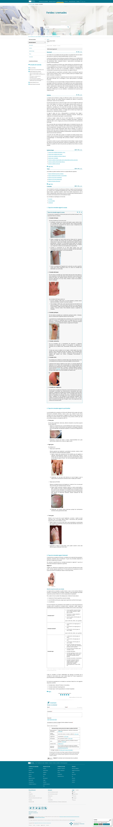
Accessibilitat (50, 799)
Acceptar (95, 824)
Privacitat (30, 825)
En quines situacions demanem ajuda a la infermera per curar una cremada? (36, 80)
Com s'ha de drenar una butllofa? (35, 78)
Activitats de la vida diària (43, 1)
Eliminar (30, 776)
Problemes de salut (60, 1)
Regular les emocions (76, 770)
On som (49, 797)
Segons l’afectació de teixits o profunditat (57, 175)
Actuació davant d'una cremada (35, 71)
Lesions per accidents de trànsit (55, 154)
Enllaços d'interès (49, 45)
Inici (29, 36)
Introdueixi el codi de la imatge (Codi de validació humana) (60, 722)
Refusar (100, 824)
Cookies (34, 825)
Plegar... (49, 691)
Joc (72, 776)
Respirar (30, 770)
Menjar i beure (31, 772)
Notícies (73, 782)
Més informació (106, 824)
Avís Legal (38, 825)
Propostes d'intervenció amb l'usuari (35, 797)
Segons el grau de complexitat (55, 177)
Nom (48, 707)
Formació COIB (31, 801)
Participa (30, 799)
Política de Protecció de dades (66, 750)
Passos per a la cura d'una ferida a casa (37, 69)
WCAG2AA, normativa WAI (33, 812)
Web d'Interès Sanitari (33, 811)
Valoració (49, 718)
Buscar (74, 799)
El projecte (50, 790)
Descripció (31, 45)
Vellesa (44, 774)
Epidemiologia (31, 51)
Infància (44, 768)
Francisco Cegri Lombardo (51, 40)
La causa (50, 199)
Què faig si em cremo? (33, 77)
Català (73, 790)
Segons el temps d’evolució (54, 181)
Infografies (31, 794)
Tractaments (60, 774)
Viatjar (44, 780)
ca (82, 1)
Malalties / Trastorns (41, 36)
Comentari (49, 711)
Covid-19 (73, 780)
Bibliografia (54, 45)
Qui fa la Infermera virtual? (53, 794)
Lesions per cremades (53, 158)
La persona (31, 768)
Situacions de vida (52, 1)
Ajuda (73, 792)
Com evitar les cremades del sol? (35, 76)
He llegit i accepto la (62, 750)
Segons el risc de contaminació (55, 179)
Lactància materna (46, 784)
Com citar (58, 45)
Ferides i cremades (49, 36)
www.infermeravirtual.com (63, 748)
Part (44, 786)
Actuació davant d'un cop (34, 82)
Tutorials (77, 1)
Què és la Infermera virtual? (53, 792)
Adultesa (44, 772)
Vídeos (30, 792)
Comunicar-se (31, 782)
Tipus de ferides (33, 67)
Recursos (66, 1)
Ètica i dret (74, 774)
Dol (43, 776)
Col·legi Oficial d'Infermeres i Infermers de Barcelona (57, 801)
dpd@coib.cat (60, 743)
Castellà (77, 790)
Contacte (74, 797)
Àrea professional (72, 1)
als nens (58, 369)
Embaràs (44, 782)
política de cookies (104, 822)
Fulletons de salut (32, 795)
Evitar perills (31, 780)
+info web (60, 731)
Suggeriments (43, 825)
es (84, 1)
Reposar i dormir (32, 778)
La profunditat (51, 200)
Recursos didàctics (75, 768)
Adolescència (45, 770)
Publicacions (50, 795)
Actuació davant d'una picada (35, 84)
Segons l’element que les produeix (55, 173)
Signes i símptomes (61, 770)
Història (30, 48)
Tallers (73, 772)
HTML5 (30, 814)
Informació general (56, 36)
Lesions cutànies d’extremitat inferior (56, 161)
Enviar (50, 758)
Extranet (47, 825)
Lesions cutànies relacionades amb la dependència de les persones (63, 160)
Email (73, 707)
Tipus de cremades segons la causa (35, 72)
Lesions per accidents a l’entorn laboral (57, 156)
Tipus (30, 53)
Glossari (73, 778)
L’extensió (50, 202)
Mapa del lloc (75, 794)
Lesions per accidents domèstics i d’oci (56, 152)
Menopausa (45, 778)
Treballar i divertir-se (32, 784)
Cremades (31, 56)
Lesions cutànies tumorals (54, 163)
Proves (59, 772)
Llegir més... (50, 166)
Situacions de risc (61, 776)
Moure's (30, 774)
